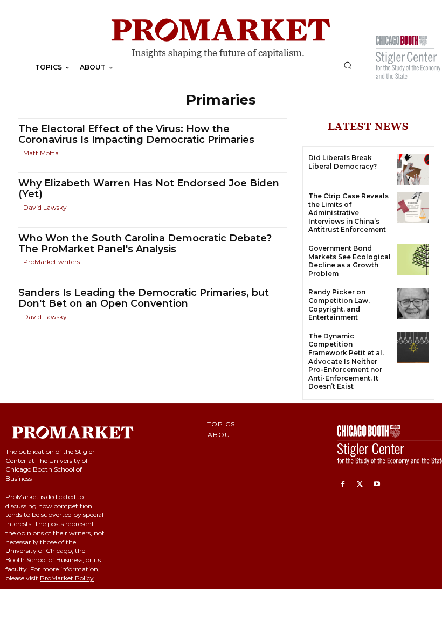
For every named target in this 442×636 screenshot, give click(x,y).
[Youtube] (377, 484)
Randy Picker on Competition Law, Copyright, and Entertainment (339, 304)
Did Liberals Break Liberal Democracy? (342, 162)
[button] (347, 65)
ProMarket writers (51, 262)
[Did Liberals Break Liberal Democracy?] (413, 169)
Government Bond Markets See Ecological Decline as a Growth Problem (349, 261)
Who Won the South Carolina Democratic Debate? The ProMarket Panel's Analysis (145, 243)
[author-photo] (20, 153)
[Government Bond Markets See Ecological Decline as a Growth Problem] (413, 259)
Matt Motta (41, 153)
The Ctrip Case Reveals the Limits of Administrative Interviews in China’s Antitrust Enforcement (348, 212)
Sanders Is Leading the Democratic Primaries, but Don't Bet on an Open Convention (143, 298)
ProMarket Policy (67, 578)
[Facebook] (343, 484)
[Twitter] (360, 484)
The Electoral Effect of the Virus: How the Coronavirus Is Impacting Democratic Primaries (136, 134)
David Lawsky (45, 207)
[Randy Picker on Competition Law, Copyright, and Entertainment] (413, 303)
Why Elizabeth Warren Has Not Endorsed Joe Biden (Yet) (148, 188)
